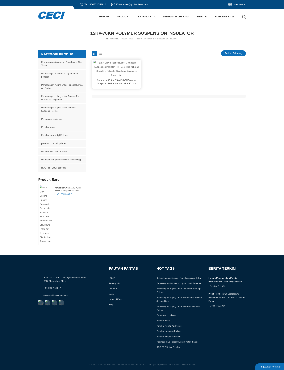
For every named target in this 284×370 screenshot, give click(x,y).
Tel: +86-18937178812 (95, 4)
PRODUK (122, 16)
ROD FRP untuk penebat (53, 167)
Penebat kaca (48, 127)
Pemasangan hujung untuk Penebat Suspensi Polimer (58, 109)
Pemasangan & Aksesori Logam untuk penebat (59, 75)
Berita (202, 16)
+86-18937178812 (52, 288)
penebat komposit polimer (53, 143)
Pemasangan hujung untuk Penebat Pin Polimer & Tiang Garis (60, 98)
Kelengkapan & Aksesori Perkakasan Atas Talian (61, 64)
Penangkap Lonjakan (51, 119)
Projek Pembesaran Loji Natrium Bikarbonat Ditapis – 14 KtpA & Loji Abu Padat (226, 297)
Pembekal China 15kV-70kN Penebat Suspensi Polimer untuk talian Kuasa (116, 82)
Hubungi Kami (224, 16)
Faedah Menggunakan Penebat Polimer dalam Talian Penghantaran (225, 280)
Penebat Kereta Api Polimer (54, 135)
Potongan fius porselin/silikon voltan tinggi (61, 159)
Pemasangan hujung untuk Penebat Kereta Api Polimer (62, 86)
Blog (111, 304)
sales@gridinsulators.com (55, 295)
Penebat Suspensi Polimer (54, 151)
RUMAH (104, 16)
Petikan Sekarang (233, 53)
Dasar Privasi (188, 364)
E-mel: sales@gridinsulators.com (132, 4)
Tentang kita (146, 16)
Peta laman (174, 364)
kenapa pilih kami (176, 16)
